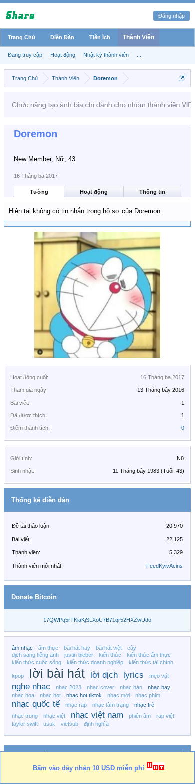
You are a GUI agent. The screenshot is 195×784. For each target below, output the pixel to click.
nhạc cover (100, 687)
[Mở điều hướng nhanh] (182, 78)
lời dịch (104, 674)
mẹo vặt (159, 676)
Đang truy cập (25, 55)
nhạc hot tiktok (84, 695)
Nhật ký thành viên (106, 55)
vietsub (69, 724)
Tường (39, 192)
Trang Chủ (22, 37)
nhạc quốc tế (36, 703)
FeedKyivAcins (164, 566)
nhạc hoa (23, 695)
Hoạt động (94, 192)
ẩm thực (48, 648)
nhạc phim (148, 695)
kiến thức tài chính (151, 662)
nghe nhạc (31, 686)
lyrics (134, 674)
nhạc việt (55, 716)
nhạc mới (119, 695)
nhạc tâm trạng (110, 705)
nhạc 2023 (69, 687)
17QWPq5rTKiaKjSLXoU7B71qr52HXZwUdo (98, 620)
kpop (18, 676)
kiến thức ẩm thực (149, 655)
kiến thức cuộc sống (37, 662)
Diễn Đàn (62, 37)
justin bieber (79, 655)
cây (132, 648)
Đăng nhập (171, 16)
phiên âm (140, 716)
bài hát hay (77, 648)
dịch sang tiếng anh (35, 655)
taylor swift (25, 724)
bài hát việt (109, 648)
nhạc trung (25, 716)
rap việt (165, 716)
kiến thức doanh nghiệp (95, 662)
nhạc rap (76, 705)
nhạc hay (159, 687)
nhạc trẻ (144, 705)
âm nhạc (22, 648)
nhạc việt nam (97, 714)
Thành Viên (138, 37)
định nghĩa (96, 724)
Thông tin (153, 192)
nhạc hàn (131, 687)
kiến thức (110, 655)
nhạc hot (50, 695)
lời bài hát (57, 673)
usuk (50, 724)
